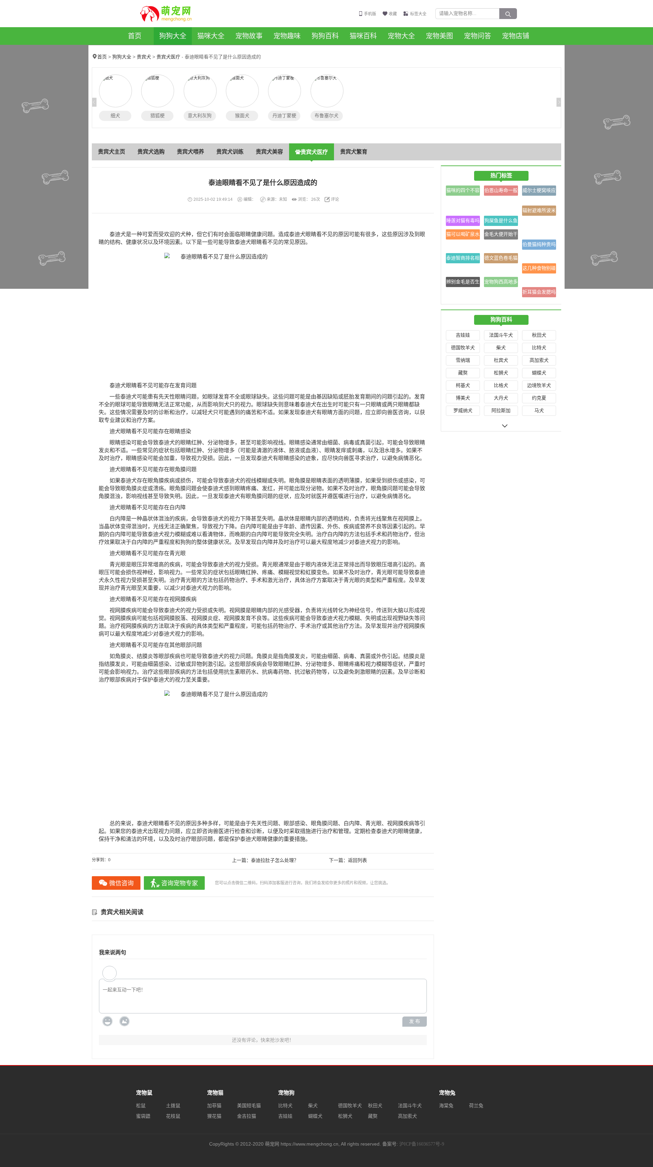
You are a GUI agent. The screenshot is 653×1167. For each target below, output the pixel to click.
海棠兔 (446, 1105)
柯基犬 (463, 385)
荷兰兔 (476, 1105)
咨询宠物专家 (179, 883)
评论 (335, 199)
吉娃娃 (463, 335)
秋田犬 (539, 335)
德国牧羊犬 (463, 347)
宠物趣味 (287, 36)
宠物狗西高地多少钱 (501, 283)
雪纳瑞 (463, 360)
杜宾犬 (501, 360)
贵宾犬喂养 (190, 152)
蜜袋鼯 (143, 1116)
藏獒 (463, 372)
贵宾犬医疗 (168, 56)
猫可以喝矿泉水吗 (463, 236)
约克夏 (539, 398)
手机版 (370, 14)
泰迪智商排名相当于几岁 (463, 259)
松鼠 (141, 1105)
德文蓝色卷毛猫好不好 (501, 259)
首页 (134, 36)
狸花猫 (214, 1116)
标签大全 (418, 14)
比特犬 (539, 347)
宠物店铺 (515, 36)
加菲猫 (214, 1105)
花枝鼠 (173, 1116)
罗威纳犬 (462, 410)
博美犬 (463, 398)
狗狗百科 (325, 36)
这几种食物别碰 (539, 268)
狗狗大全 (172, 36)
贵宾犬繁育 (353, 152)
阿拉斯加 (500, 410)
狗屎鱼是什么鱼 (501, 220)
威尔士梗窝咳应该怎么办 (539, 192)
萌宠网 (169, 13)
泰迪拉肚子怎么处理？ (275, 860)
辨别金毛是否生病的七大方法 (463, 283)
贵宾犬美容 (269, 152)
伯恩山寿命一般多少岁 (501, 192)
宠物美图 (439, 36)
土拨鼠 (173, 1105)
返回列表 (357, 860)
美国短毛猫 (249, 1105)
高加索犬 (539, 360)
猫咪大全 (210, 36)
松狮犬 (501, 372)
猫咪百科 (363, 36)
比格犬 (501, 385)
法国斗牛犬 (501, 335)
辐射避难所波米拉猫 (539, 212)
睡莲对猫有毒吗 (463, 220)
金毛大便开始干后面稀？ (501, 236)
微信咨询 (121, 883)
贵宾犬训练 (230, 152)
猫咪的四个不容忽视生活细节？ (463, 192)
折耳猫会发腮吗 (539, 292)
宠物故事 (249, 36)
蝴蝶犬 (539, 372)
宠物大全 (401, 36)
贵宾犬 (144, 56)
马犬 (539, 410)
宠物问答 (477, 36)
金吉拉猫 (246, 1116)
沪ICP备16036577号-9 (421, 1144)
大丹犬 (501, 398)
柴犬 (501, 347)
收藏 (393, 14)
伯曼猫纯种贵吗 (539, 244)
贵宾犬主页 (111, 152)
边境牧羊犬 (539, 385)
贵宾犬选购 (151, 152)
